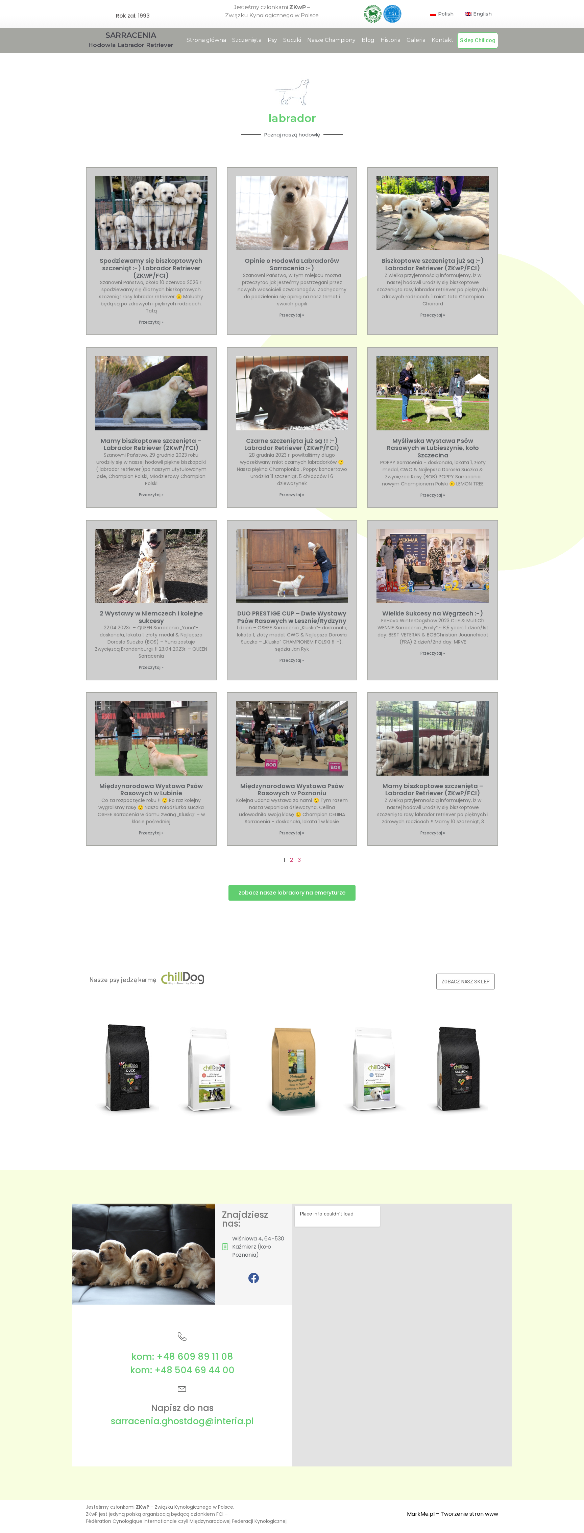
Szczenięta (247, 40)
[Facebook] (253, 1278)
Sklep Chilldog (477, 40)
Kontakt (443, 40)
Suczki (292, 40)
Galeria (416, 40)
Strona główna (206, 40)
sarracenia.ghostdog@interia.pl (182, 1421)
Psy (272, 40)
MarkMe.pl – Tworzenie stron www (452, 1514)
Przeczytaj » (151, 322)
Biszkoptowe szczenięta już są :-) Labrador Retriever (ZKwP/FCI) (433, 264)
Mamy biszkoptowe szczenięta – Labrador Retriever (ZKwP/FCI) (151, 444)
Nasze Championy (331, 40)
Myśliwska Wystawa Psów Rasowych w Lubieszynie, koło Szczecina (433, 447)
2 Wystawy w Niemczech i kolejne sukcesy (151, 617)
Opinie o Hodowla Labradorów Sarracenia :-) (292, 264)
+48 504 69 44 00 (194, 1370)
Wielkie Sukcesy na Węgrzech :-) (432, 613)
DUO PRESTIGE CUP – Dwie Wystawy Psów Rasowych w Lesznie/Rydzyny (291, 617)
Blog (368, 40)
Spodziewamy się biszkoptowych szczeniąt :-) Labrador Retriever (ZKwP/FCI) (151, 267)
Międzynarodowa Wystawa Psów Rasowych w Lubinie (151, 790)
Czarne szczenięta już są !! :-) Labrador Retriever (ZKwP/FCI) (291, 444)
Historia (390, 40)
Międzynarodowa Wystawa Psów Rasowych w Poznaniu (292, 790)
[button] (292, 893)
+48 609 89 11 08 (194, 1356)
